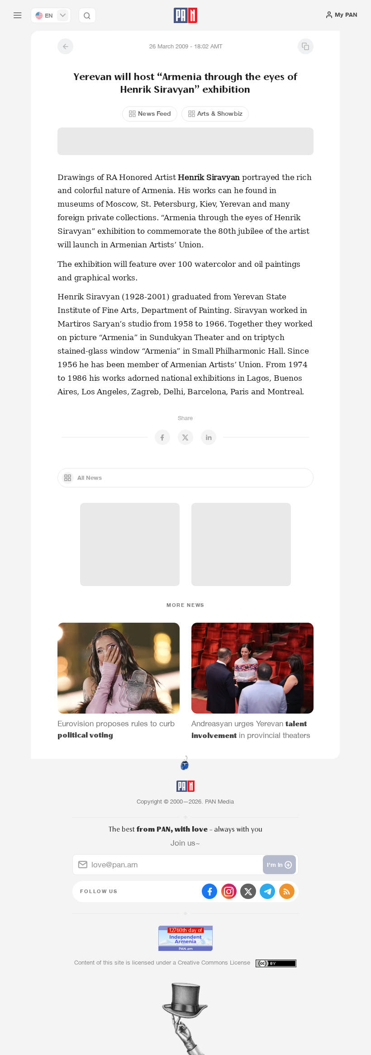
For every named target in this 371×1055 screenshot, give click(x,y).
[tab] (236, 174)
